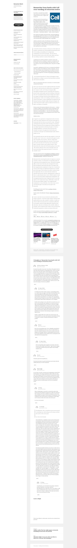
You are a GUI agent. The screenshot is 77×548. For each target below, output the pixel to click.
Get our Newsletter (18, 14)
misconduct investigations (42, 250)
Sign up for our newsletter (47, 229)
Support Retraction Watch (18, 25)
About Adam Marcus (17, 71)
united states (53, 250)
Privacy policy (36, 545)
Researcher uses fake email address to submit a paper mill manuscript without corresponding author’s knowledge (55, 240)
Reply (35, 284)
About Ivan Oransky (17, 73)
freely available (53, 249)
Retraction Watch (18, 4)
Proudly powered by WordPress (44, 545)
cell (50, 249)
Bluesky (46, 221)
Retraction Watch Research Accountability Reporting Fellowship (18, 77)
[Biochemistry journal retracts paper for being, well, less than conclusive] (46, 235)
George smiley (16, 100)
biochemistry (47, 249)
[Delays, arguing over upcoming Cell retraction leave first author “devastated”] (37, 235)
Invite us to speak (16, 94)
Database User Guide (17, 62)
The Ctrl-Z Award (16, 84)
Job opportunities (16, 74)
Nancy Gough (39, 368)
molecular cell (48, 250)
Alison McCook (42, 249)
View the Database (16, 63)
